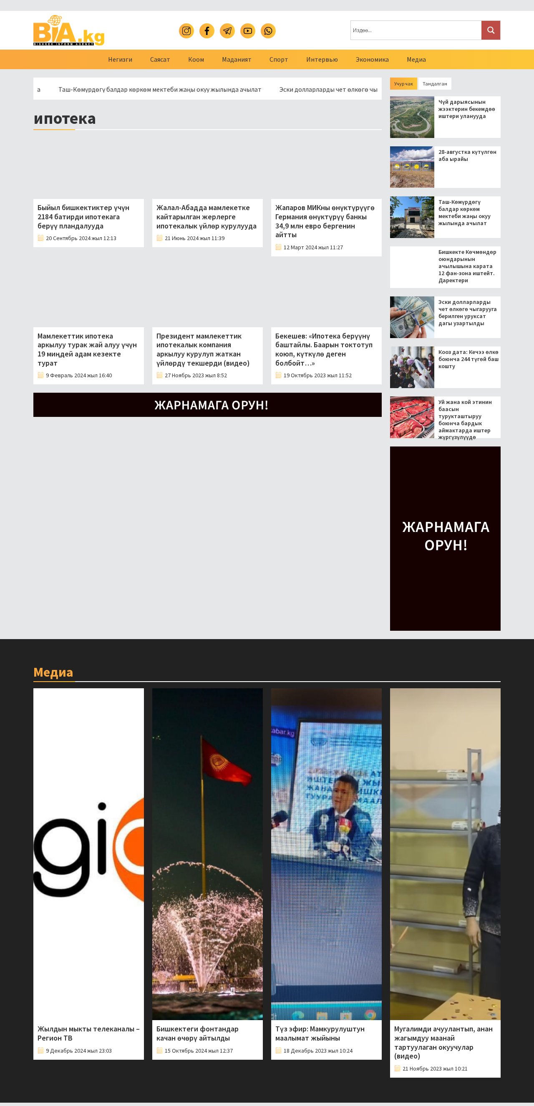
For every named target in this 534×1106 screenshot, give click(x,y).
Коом (196, 59)
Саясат (160, 59)
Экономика (372, 59)
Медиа (416, 59)
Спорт (279, 59)
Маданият (237, 59)
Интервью (322, 59)
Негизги (120, 59)
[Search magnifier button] (490, 30)
